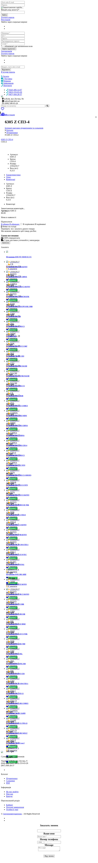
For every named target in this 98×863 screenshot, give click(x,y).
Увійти (4, 15)
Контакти (7, 85)
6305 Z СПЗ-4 (7, 139)
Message (49, 845)
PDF (8, 783)
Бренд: (13, 159)
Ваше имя (49, 833)
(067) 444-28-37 (15, 94)
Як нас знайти (12, 792)
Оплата (5, 76)
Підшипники (11, 778)
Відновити (6, 70)
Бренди (9, 796)
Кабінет (9, 805)
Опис (8, 177)
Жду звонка (49, 856)
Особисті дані (12, 809)
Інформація (8, 83)
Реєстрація (5, 20)
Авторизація (6, 51)
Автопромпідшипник (12, 814)
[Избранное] (2, 109)
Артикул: (14, 154)
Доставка (8, 79)
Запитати (5, 243)
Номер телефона (49, 839)
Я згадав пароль (8, 72)
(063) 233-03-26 (15, 92)
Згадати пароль (7, 17)
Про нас (9, 794)
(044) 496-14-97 (15, 90)
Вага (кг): (14, 168)
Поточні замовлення (15, 807)
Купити (13, 280)
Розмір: (13, 164)
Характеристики (13, 175)
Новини (7, 81)
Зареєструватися (8, 49)
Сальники (10, 781)
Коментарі (10, 179)
